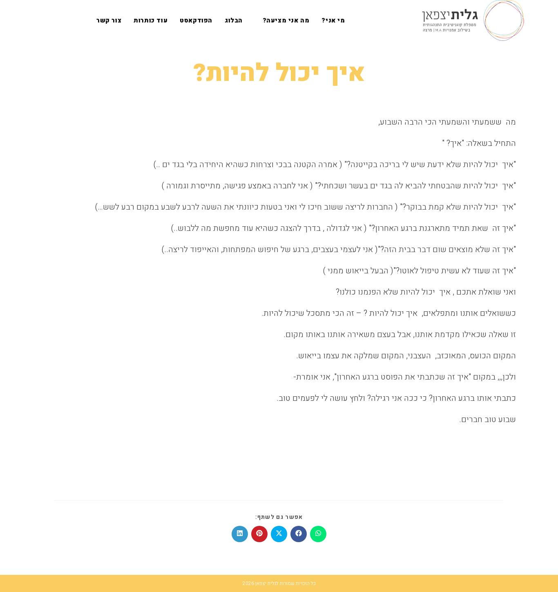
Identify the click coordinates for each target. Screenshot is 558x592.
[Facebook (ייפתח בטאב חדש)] (63, 20)
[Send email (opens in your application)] (37, 20)
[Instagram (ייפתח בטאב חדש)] (50, 20)
